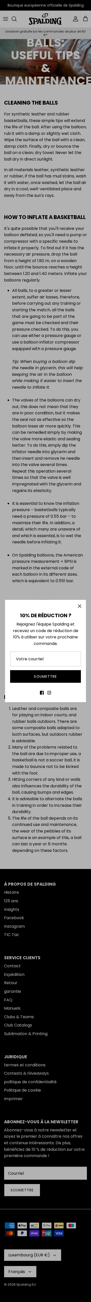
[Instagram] (49, 693)
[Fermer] (79, 606)
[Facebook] (42, 693)
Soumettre (45, 676)
